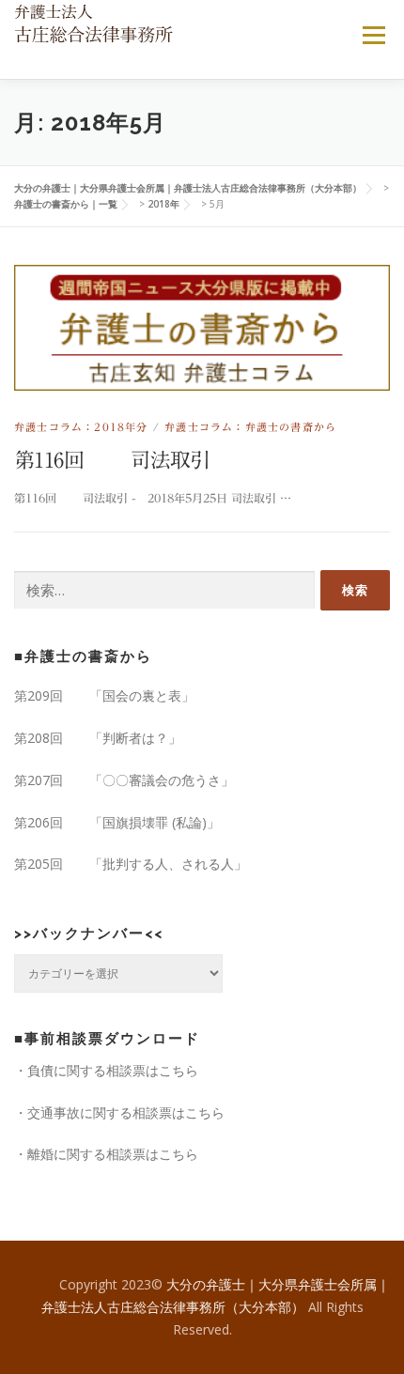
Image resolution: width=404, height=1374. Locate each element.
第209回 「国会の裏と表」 (104, 695)
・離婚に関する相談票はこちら (106, 1154)
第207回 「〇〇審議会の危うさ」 (124, 780)
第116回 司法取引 (112, 460)
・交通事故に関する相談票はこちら (119, 1112)
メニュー (373, 35)
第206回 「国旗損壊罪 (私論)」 (117, 822)
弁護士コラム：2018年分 (81, 427)
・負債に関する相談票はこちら (106, 1070)
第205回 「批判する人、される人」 (130, 863)
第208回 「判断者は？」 (97, 738)
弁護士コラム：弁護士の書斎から (250, 427)
